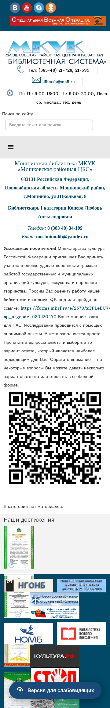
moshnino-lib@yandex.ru (62, 236)
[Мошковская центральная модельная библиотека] (15, 7)
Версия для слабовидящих (61, 690)
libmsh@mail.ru (59, 81)
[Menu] (10, 147)
